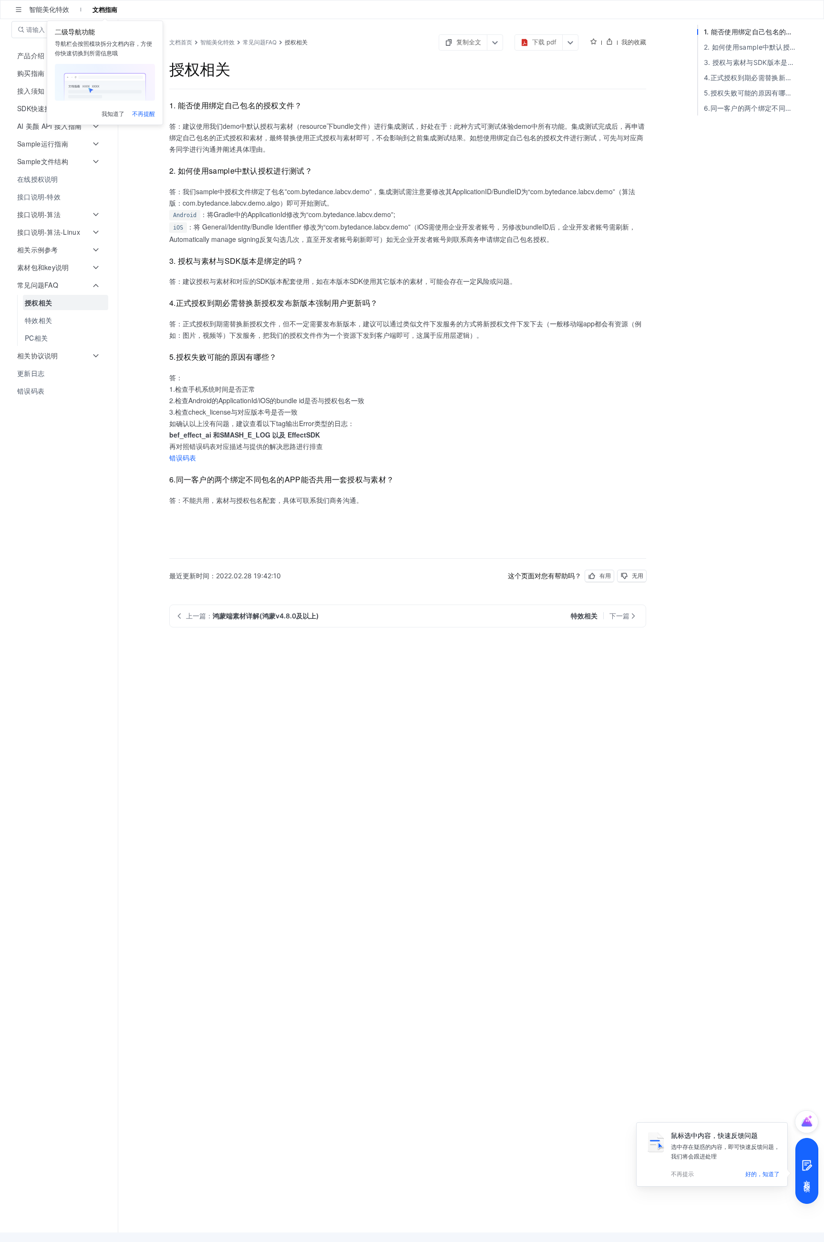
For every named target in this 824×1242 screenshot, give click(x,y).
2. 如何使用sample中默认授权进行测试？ (752, 47)
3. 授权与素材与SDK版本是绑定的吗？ (752, 62)
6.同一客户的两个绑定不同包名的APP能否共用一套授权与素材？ (752, 108)
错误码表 (182, 457)
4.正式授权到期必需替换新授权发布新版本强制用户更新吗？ (752, 77)
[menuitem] (59, 179)
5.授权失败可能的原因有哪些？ (751, 93)
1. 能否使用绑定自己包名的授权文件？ (752, 32)
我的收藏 (633, 42)
